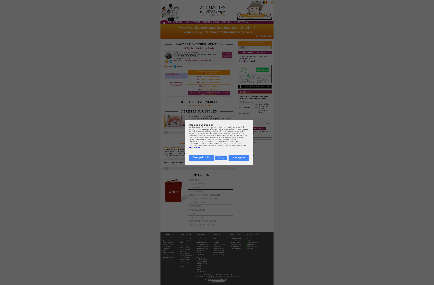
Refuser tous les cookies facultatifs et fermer (201, 158)
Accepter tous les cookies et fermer (238, 158)
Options (221, 158)
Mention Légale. (194, 147)
